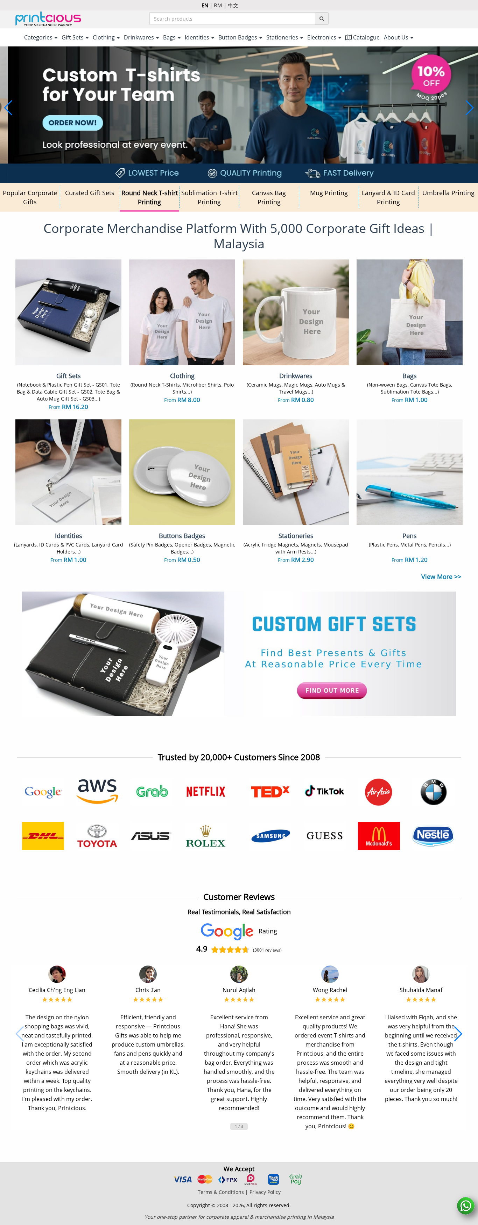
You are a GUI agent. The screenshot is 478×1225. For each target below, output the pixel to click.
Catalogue (366, 37)
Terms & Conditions (221, 1192)
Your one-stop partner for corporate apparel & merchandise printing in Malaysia (239, 1216)
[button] (8, 108)
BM (218, 5)
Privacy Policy (265, 1192)
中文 (233, 5)
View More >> (441, 576)
